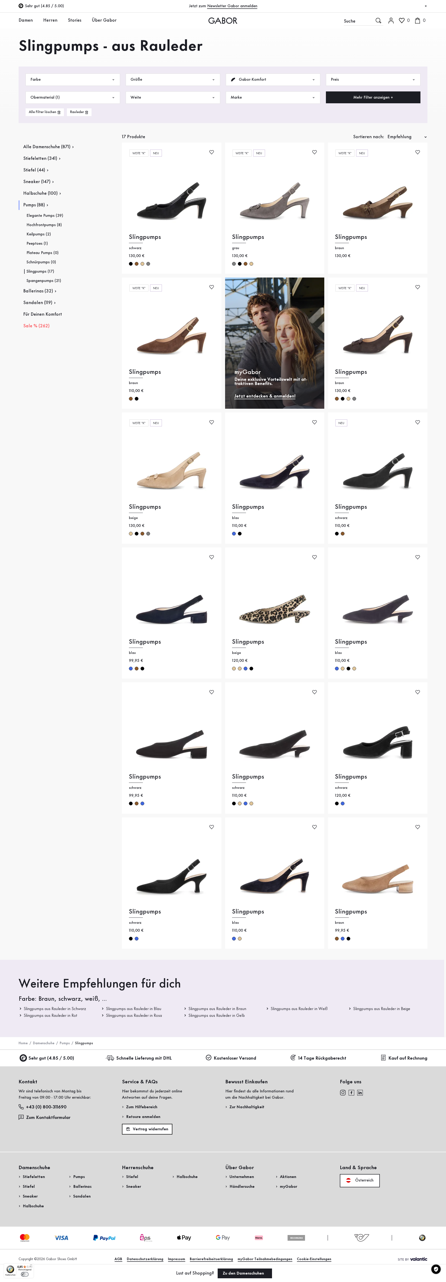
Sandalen (82, 1196)
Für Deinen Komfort (42, 314)
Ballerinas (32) (38, 291)
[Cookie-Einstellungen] (436, 1269)
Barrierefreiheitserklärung (211, 1259)
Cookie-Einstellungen (314, 1259)
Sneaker (30, 1196)
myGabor (288, 1186)
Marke (236, 97)
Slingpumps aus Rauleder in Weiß (299, 1009)
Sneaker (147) (36, 182)
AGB (118, 1259)
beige (142, 264)
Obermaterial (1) (45, 97)
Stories (74, 20)
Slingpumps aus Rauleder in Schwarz (55, 1009)
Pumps (65, 1043)
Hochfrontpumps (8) (44, 225)
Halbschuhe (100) (40, 193)
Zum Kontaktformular (49, 1118)
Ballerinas (82, 1186)
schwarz (131, 264)
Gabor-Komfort (252, 79)
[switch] (25, 1274)
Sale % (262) (36, 326)
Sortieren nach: (368, 137)
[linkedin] (360, 1092)
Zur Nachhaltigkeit (247, 1107)
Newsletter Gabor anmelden (232, 6)
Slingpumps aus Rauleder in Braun (217, 1009)
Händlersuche (242, 1186)
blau (234, 534)
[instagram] (343, 1092)
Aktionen (288, 1177)
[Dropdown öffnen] (36, 20)
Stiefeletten (34, 1177)
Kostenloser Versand (235, 1058)
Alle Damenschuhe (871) (46, 147)
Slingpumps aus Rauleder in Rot (50, 1016)
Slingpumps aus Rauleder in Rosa (134, 1016)
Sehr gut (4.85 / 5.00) (51, 1058)
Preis (335, 79)
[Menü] (31, 1266)
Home (23, 1043)
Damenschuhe (43, 1043)
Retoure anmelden (143, 1117)
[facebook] (351, 1092)
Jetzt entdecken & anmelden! (264, 396)
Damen (26, 20)
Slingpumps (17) (40, 271)
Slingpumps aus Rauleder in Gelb (216, 1016)
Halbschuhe (33, 1206)
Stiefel (29, 1186)
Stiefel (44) (34, 170)
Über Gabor (104, 20)
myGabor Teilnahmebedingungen (265, 1259)
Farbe (35, 79)
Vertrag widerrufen (150, 1129)
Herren (50, 20)
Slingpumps (145, 237)
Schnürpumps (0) (41, 262)
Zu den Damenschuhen (244, 1273)
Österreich (364, 1180)
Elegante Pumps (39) (44, 216)
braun (136, 264)
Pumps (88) (34, 205)
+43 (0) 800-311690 (46, 1107)
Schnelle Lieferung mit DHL (144, 1058)
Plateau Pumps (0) (42, 253)
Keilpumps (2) (38, 234)
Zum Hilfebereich (141, 1107)
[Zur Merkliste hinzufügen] (211, 152)
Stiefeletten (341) (40, 159)
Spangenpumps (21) (43, 281)
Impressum (176, 1259)
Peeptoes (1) (37, 243)
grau (148, 264)
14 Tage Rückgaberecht (322, 1058)
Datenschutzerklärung (145, 1259)
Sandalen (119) (37, 303)
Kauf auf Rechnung (407, 1058)
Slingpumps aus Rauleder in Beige (381, 1009)
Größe (136, 79)
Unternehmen (242, 1177)
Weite (136, 97)
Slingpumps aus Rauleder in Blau (133, 1009)
